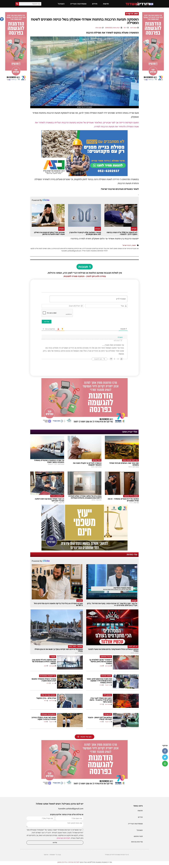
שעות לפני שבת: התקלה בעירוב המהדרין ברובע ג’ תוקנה (44, 718)
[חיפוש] (17, 4)
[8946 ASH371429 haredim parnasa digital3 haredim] (84, 423)
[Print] (84, 175)
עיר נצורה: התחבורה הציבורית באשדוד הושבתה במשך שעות (49, 461)
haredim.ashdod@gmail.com (70, 808)
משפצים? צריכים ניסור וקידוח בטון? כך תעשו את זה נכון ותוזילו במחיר (59, 650)
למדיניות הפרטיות (63, 838)
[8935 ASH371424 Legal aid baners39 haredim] (84, 550)
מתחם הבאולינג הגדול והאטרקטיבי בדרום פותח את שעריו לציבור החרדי (113, 650)
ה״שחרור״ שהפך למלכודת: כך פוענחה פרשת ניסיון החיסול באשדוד (100, 661)
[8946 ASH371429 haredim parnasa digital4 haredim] (153, 81)
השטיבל (61, 3)
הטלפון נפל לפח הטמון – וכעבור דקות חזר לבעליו (100, 718)
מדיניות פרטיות (137, 842)
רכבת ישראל (127, 245)
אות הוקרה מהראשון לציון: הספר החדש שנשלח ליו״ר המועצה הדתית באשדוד (99, 681)
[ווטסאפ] (165, 763)
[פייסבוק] (165, 751)
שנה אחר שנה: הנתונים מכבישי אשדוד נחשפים (124, 464)
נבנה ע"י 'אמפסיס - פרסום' (52, 855)
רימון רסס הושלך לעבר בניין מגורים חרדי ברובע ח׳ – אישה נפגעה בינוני (101, 700)
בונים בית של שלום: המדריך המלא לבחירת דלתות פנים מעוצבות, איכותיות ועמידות (84, 497)
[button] (2, 19)
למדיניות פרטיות (74, 862)
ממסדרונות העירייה (78, 3)
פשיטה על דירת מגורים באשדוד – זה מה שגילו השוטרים (123, 500)
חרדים (94, 3)
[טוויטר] (165, 757)
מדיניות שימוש (62, 862)
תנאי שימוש (138, 836)
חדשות (106, 3)
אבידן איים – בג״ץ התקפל (46, 698)
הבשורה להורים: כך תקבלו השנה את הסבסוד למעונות (87, 464)
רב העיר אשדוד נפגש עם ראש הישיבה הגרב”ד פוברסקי (49, 500)
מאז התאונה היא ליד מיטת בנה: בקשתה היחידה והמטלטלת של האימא (44, 661)
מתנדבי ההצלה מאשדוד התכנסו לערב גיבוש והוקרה (44, 680)
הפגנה (134, 245)
